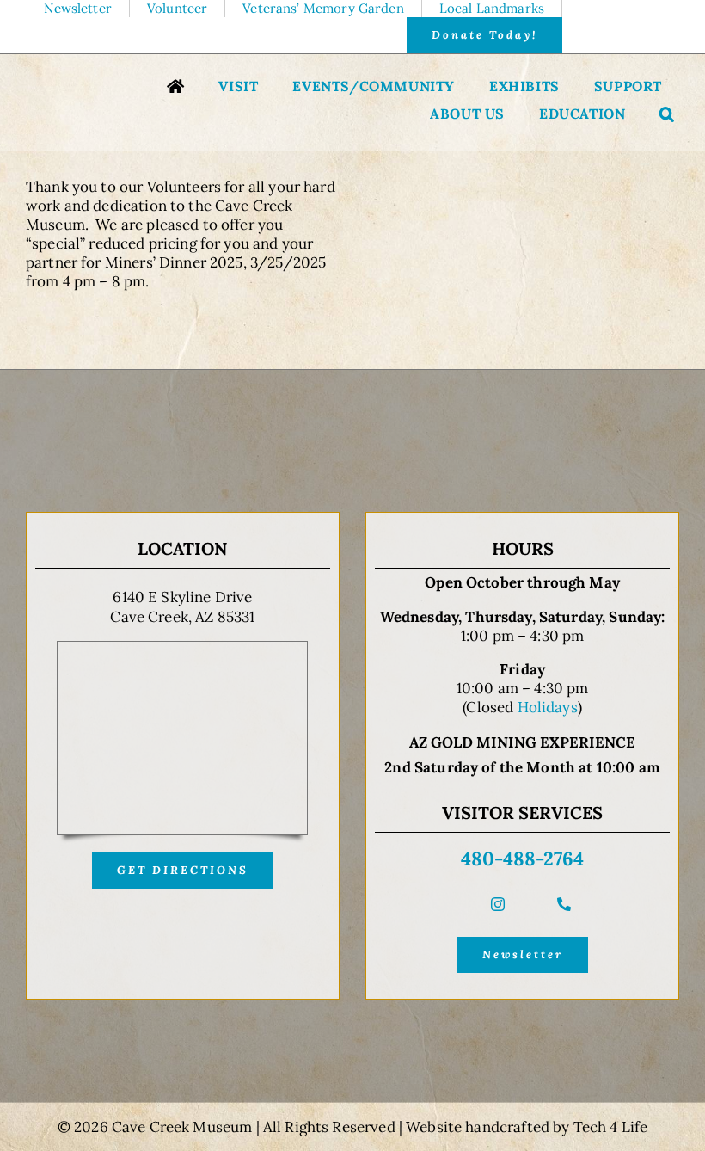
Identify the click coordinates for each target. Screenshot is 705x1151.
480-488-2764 (522, 858)
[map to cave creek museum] (182, 648)
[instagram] (498, 904)
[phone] (564, 904)
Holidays (548, 707)
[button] (667, 115)
